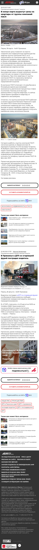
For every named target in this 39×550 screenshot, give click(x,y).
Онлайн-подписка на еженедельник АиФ (17, 464)
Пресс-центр (26, 457)
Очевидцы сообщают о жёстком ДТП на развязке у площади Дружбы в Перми (22, 442)
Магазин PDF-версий (9, 462)
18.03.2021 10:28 (5, 7)
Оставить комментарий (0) (19, 192)
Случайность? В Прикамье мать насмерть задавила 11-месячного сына (18, 352)
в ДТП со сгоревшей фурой (27, 295)
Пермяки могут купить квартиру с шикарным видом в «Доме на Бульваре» (21, 241)
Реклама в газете (23, 459)
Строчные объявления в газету (13, 470)
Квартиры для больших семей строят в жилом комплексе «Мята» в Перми (22, 235)
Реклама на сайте (8, 459)
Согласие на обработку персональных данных (16, 518)
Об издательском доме (10, 457)
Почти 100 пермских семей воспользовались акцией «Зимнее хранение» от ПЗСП (21, 224)
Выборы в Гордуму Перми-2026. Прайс (16, 479)
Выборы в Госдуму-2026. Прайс (13, 472)
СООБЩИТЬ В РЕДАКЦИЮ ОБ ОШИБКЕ (15, 482)
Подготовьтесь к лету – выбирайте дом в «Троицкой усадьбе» (20, 218)
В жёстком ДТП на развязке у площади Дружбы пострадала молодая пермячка (22, 437)
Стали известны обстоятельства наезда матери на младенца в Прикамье (22, 431)
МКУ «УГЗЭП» (26, 288)
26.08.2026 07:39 (6, 251)
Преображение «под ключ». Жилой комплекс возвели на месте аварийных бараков (21, 230)
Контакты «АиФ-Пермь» (10, 467)
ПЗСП (6, 139)
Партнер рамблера (17, 541)
